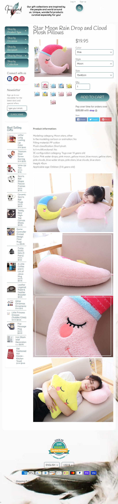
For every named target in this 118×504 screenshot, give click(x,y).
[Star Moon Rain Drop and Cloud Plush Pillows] (37, 85)
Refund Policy (42, 481)
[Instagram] (22, 78)
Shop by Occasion (17, 39)
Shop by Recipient (17, 48)
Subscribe (17, 114)
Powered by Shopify (59, 495)
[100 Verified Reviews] (59, 460)
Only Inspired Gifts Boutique (58, 492)
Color (78, 47)
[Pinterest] (15, 78)
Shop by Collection (12, 63)
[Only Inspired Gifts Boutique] (13, 11)
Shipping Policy (24, 481)
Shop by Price (17, 56)
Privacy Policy (74, 481)
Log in (73, 2)
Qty (77, 82)
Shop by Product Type (17, 31)
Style (78, 59)
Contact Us (58, 481)
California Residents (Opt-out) (59, 484)
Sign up (83, 2)
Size (78, 70)
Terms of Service (93, 481)
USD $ (66, 464)
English (50, 464)
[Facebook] (9, 78)
